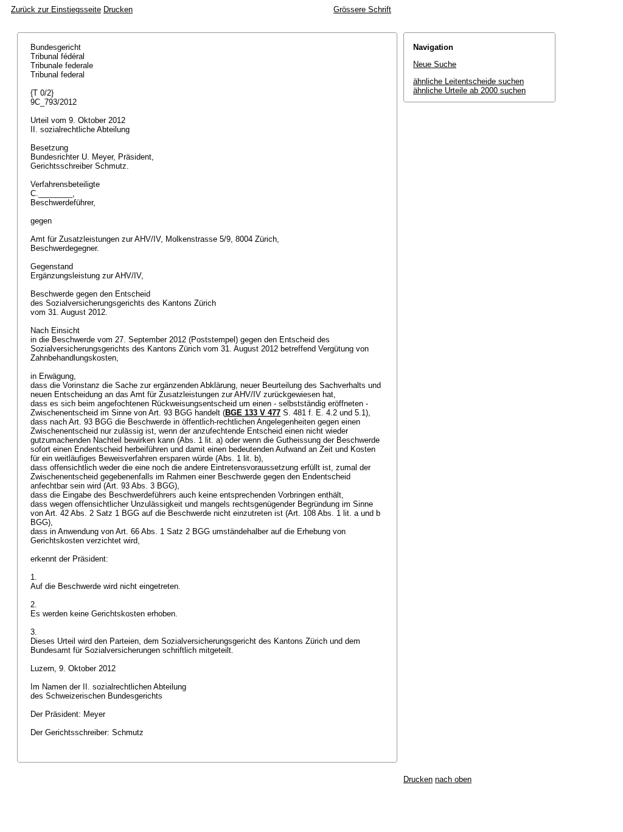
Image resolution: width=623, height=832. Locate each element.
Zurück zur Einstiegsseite (56, 9)
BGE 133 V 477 (252, 412)
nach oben (453, 779)
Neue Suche (434, 64)
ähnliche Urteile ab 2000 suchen (469, 90)
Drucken (118, 9)
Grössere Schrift (362, 9)
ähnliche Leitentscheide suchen (468, 81)
